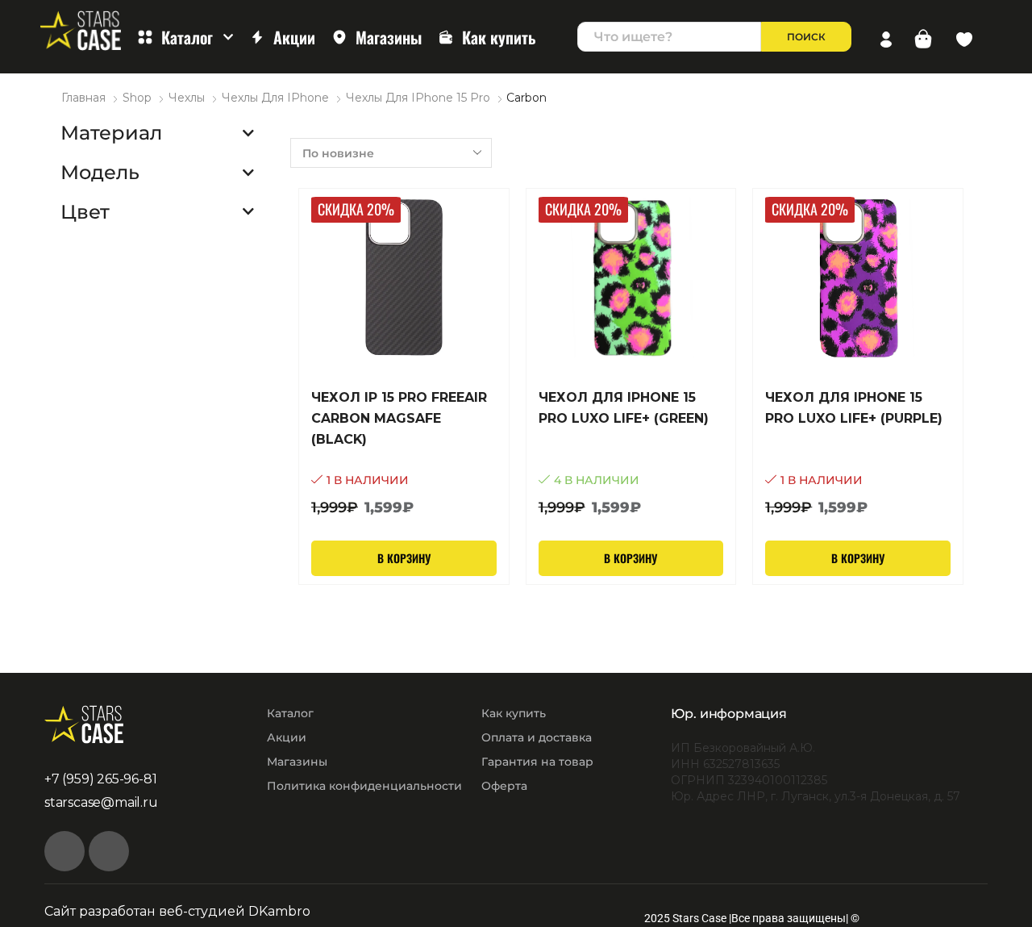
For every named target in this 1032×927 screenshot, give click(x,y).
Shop (137, 97)
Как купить (499, 37)
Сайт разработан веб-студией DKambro (177, 911)
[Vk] (64, 851)
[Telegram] (109, 851)
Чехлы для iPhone (275, 97)
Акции (294, 37)
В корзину (404, 557)
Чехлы (187, 97)
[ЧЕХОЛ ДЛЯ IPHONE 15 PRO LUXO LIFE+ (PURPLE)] (858, 453)
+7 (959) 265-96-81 (100, 779)
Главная (83, 97)
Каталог (187, 37)
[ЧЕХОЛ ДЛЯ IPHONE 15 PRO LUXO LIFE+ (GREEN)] (631, 453)
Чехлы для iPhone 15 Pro (418, 97)
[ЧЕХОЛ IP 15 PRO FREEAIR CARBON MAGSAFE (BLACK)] (404, 453)
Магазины (389, 37)
